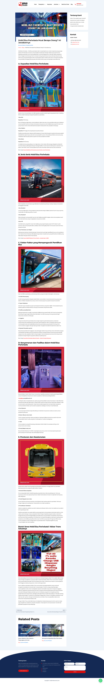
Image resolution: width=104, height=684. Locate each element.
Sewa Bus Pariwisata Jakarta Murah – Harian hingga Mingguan (37, 338)
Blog (71, 4)
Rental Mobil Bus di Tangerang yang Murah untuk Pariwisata (36, 149)
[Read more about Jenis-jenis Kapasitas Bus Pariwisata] (53, 630)
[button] (100, 680)
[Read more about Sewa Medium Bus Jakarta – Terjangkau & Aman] (29, 630)
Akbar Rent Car (75, 42)
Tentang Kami (41, 4)
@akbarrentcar (75, 44)
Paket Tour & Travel (65, 4)
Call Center (79, 3)
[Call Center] (75, 4)
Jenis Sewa (56, 4)
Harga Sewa (49, 4)
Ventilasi (21, 398)
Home (35, 4)
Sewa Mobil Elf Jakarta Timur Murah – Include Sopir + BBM (36, 238)
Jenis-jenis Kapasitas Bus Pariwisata (52, 638)
